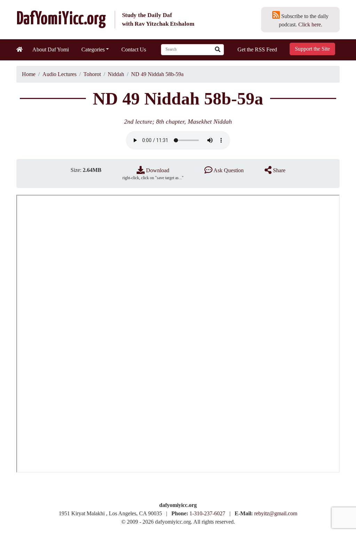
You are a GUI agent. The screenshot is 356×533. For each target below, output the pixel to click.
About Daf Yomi (50, 49)
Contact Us (133, 49)
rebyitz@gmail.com (275, 513)
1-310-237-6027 (207, 513)
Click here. (310, 24)
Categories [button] (93, 49)
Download (157, 170)
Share (278, 170)
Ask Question (228, 170)
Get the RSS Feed (257, 49)
